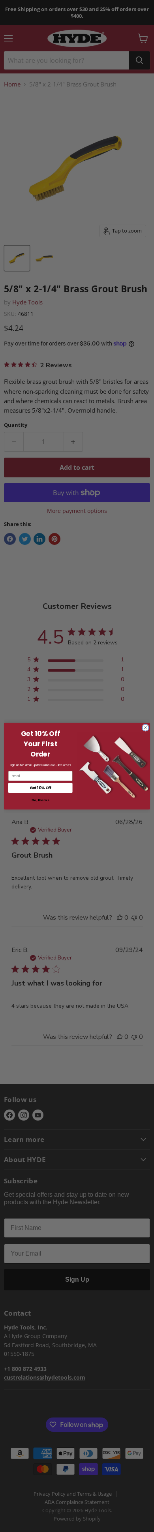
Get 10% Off (40, 787)
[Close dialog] (145, 727)
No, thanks (40, 800)
